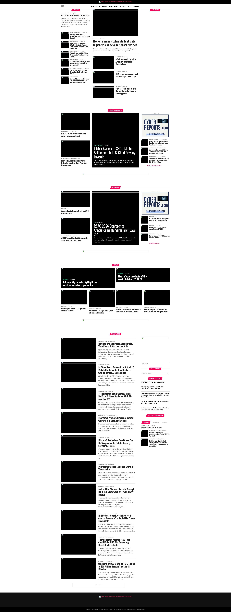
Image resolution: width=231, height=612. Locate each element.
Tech (129, 6)
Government (136, 6)
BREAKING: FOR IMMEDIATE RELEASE (152, 382)
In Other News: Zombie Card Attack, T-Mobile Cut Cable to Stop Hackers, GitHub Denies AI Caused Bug (155, 395)
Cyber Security (95, 6)
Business (122, 6)
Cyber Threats (113, 6)
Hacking (104, 6)
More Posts (98, 585)
